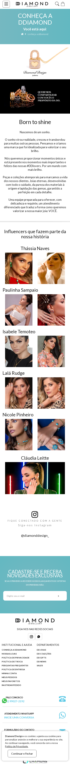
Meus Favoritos (11, 681)
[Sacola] (63, 3)
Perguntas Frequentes (15, 665)
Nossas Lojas (9, 653)
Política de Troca (12, 661)
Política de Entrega (13, 669)
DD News (41, 661)
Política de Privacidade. (16, 746)
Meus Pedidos (9, 677)
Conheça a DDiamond (38, 34)
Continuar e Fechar (22, 753)
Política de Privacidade (15, 657)
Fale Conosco (14, 699)
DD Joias (41, 650)
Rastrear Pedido (11, 685)
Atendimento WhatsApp (19, 715)
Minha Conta (9, 673)
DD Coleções (44, 653)
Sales (40, 665)
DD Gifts (41, 657)
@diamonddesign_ (35, 535)
